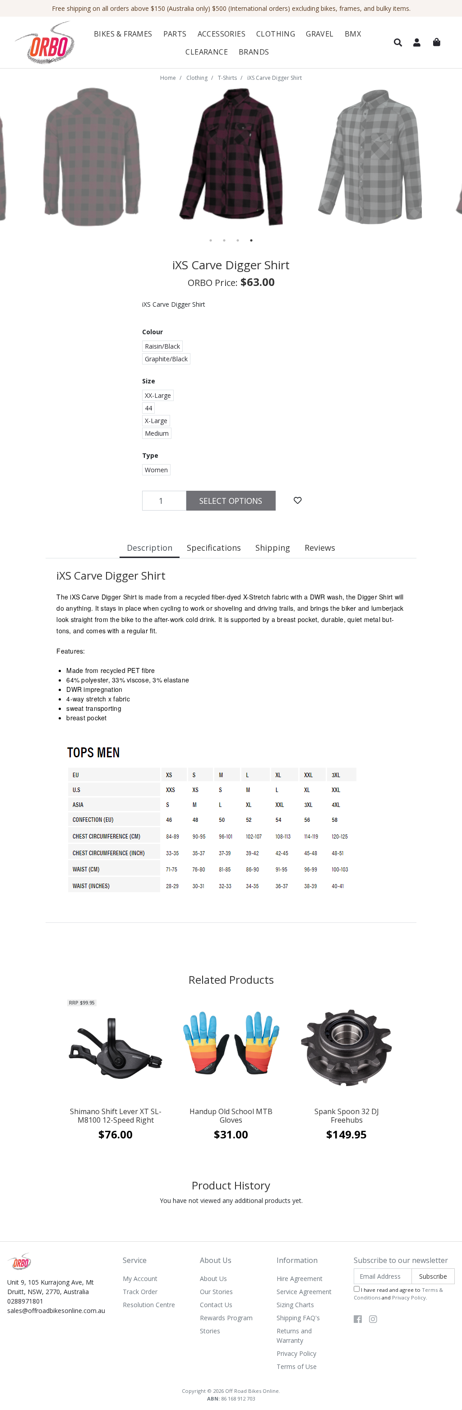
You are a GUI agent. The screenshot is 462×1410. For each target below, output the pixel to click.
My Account (140, 1278)
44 (148, 408)
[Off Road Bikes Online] (44, 43)
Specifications (214, 547)
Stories (210, 1331)
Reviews (320, 547)
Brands (254, 52)
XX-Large (158, 395)
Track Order (140, 1291)
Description (149, 547)
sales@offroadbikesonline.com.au (56, 1310)
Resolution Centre (149, 1304)
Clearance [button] (206, 52)
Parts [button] (175, 34)
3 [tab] (237, 240)
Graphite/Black (166, 359)
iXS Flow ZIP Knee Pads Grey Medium (75, 1374)
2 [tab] (224, 240)
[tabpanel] (231, 157)
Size (148, 381)
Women (156, 469)
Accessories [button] (221, 34)
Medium (157, 433)
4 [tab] (251, 240)
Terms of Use (297, 1366)
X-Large (156, 420)
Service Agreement (304, 1291)
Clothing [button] (275, 34)
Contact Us (216, 1304)
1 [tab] (210, 240)
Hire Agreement (300, 1278)
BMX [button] (353, 34)
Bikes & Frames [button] (123, 34)
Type (150, 455)
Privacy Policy (296, 1353)
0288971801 (25, 1301)
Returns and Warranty (294, 1336)
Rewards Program (226, 1317)
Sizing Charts (295, 1304)
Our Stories (216, 1291)
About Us (213, 1278)
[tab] (150, 548)
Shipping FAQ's (298, 1317)
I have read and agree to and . (398, 1293)
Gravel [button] (319, 34)
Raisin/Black (162, 346)
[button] (397, 43)
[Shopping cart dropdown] (437, 42)
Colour (152, 331)
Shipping (272, 547)
